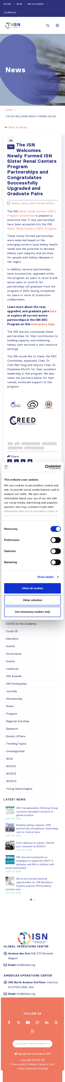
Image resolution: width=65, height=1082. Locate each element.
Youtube (28, 1022)
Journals (10, 12)
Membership (14, 698)
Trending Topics (16, 743)
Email (30, 461)
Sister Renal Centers (42, 203)
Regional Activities (17, 721)
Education (12, 638)
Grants (16, 203)
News (24, 203)
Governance (13, 653)
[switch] (56, 540)
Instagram (37, 1022)
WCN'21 (11, 766)
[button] (31, 899)
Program (11, 713)
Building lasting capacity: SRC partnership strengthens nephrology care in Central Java (37, 829)
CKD (17, 444)
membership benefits (34, 448)
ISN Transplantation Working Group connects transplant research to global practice (37, 812)
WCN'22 (11, 773)
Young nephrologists (19, 788)
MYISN (7, 4)
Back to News (17, 127)
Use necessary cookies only (32, 611)
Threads (56, 1022)
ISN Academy (36, 4)
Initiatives (12, 668)
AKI (10, 444)
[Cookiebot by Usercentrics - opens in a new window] (46, 467)
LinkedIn (23, 461)
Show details (45, 576)
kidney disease (49, 444)
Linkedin (47, 1022)
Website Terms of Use (40, 1064)
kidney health (15, 448)
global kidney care (31, 444)
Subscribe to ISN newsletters (31, 1043)
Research (12, 728)
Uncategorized (15, 751)
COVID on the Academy (21, 623)
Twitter (16, 461)
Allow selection (32, 600)
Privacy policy (18, 1064)
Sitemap (43, 1068)
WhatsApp (32, 1031)
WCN (19, 4)
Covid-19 (12, 631)
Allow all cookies (32, 588)
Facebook (9, 461)
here (53, 311)
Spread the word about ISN (34, 1053)
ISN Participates (16, 683)
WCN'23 (11, 781)
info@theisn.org (26, 965)
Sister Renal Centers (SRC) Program (32, 228)
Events (10, 646)
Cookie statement (27, 1068)
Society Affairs (15, 736)
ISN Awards (13, 676)
